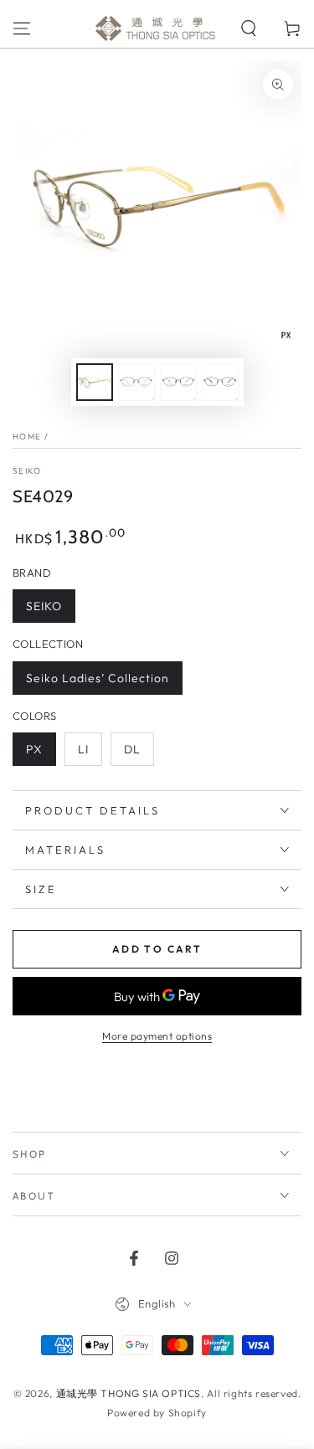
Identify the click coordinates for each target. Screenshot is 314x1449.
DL (132, 749)
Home (27, 436)
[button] (248, 28)
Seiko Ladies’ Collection (97, 678)
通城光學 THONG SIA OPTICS (129, 1393)
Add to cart (157, 949)
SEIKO (27, 470)
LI (83, 749)
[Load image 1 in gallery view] (94, 382)
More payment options (157, 1036)
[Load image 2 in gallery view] (136, 382)
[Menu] (22, 28)
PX (34, 749)
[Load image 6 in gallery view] (220, 382)
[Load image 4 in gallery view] (178, 382)
